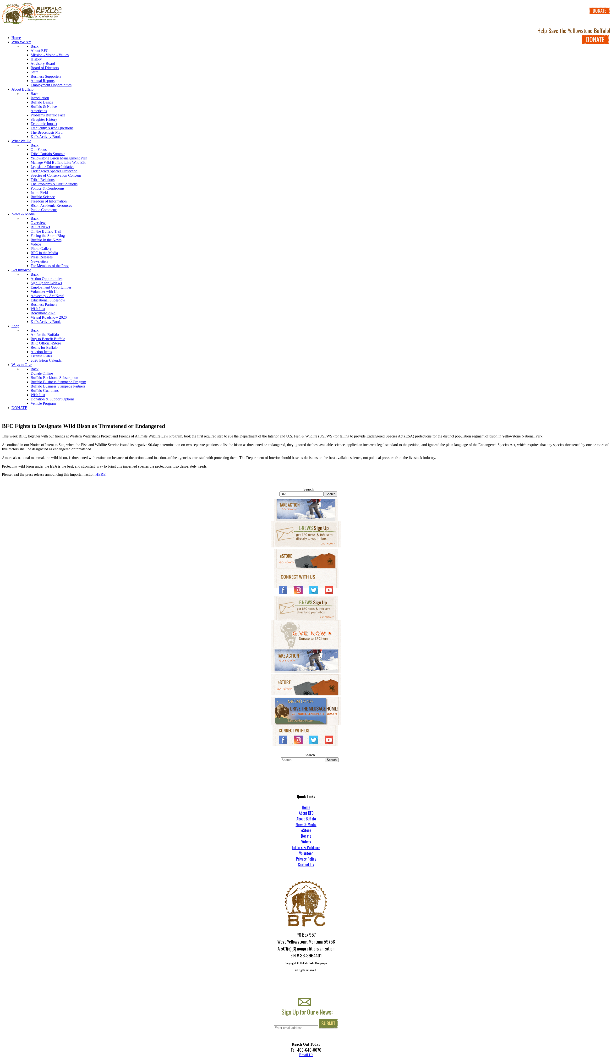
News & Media (306, 824)
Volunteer (306, 853)
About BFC (306, 813)
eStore (306, 830)
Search (308, 489)
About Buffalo (306, 819)
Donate (306, 836)
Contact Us (306, 865)
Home (306, 807)
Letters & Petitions (306, 847)
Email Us (306, 1055)
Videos (306, 842)
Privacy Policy (306, 859)
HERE (100, 474)
